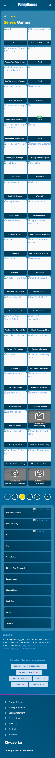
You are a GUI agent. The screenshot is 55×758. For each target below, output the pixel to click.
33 (27, 678)
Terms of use (15, 718)
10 (37, 672)
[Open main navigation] (5, 5)
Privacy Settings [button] (16, 702)
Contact (12, 729)
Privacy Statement (17, 707)
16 (43, 678)
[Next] (15, 497)
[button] (50, 5)
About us (13, 723)
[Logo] (27, 5)
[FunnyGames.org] (5, 16)
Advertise (13, 734)
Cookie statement (17, 712)
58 (23, 684)
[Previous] (7, 497)
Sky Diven (27, 645)
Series (13, 16)
